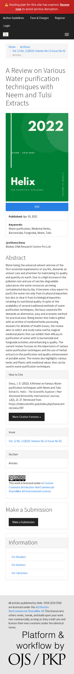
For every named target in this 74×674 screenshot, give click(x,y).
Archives (25, 47)
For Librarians (20, 573)
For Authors (19, 565)
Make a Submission (23, 522)
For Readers (19, 557)
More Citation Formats (25, 417)
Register (60, 18)
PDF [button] (37, 207)
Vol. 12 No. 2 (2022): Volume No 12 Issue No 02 (39, 51)
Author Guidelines (13, 18)
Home (12, 47)
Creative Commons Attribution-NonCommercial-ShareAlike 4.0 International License (32, 487)
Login (6, 25)
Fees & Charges (39, 18)
